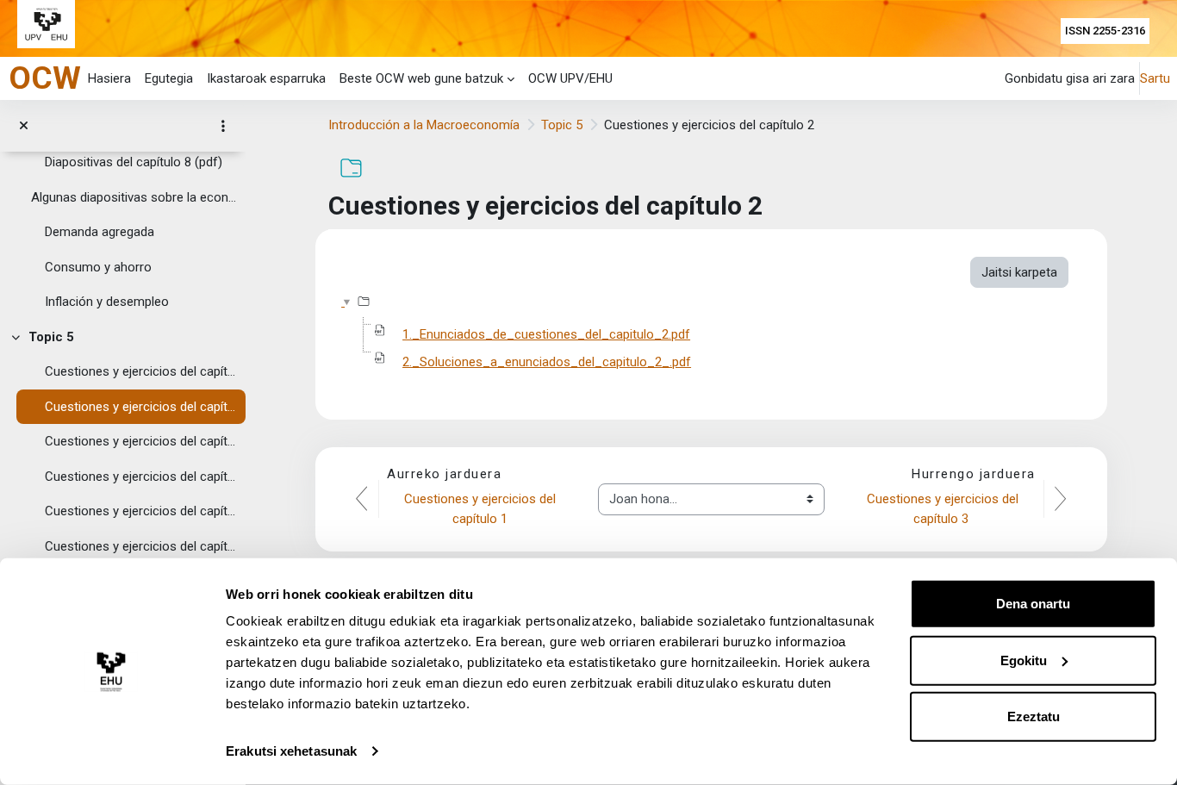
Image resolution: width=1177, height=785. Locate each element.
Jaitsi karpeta (1019, 272)
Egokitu (1023, 659)
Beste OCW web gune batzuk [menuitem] (421, 78)
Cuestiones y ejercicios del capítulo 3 (141, 441)
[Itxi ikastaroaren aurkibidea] (23, 126)
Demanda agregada (99, 232)
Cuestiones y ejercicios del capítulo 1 (141, 371)
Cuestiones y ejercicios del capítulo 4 (141, 476)
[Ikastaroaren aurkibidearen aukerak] (223, 125)
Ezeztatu (1033, 716)
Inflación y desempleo (107, 301)
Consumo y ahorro (98, 267)
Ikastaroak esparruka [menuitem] (266, 78)
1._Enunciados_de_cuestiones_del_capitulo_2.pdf (546, 334)
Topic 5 (51, 337)
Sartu (1155, 78)
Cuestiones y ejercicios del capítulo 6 (141, 546)
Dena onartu (1033, 603)
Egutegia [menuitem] (169, 78)
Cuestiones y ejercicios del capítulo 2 (141, 406)
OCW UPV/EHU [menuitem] (570, 78)
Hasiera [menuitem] (109, 78)
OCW (45, 78)
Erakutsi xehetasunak (291, 751)
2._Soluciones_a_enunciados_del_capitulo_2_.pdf (546, 362)
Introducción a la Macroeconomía (424, 125)
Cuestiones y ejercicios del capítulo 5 (141, 511)
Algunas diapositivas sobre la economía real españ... (134, 197)
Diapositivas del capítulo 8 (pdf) (133, 162)
